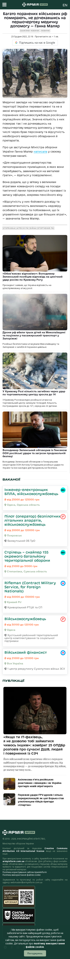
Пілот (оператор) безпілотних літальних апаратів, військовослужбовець (32, 520)
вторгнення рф (46, 228)
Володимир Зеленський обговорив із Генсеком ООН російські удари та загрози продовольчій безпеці (35, 453)
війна (33, 228)
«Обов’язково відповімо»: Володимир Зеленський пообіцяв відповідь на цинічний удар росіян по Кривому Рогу (33, 276)
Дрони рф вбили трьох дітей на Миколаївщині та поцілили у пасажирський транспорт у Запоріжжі (34, 335)
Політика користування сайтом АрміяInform (25, 872)
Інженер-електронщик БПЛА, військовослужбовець (31, 492)
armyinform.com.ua (13, 861)
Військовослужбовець (25, 619)
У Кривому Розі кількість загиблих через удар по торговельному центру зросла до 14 (34, 393)
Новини (45, 31)
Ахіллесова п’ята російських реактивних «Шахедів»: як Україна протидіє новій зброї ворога (39, 783)
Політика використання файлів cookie (22, 874)
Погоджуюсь (35, 953)
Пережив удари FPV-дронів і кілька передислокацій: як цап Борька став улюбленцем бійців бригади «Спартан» (41, 800)
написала (40, 151)
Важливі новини (29, 31)
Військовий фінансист (25, 652)
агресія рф (22, 228)
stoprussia (9, 228)
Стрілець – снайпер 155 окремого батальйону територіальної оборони (27, 556)
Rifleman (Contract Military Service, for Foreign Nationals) (30, 587)
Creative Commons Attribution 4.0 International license (35, 850)
